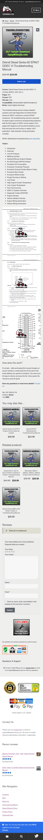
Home (6, 21)
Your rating (9, 549)
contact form (30, 668)
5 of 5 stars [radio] (13, 552)
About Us (5, 801)
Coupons (5, 794)
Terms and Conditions (10, 805)
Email (7, 592)
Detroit (12, 21)
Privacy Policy (7, 812)
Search (21, 836)
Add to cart (21, 81)
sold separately (34, 138)
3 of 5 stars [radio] (9, 552)
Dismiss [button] (5, 830)
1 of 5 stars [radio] (5, 552)
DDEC (7, 397)
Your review (9, 554)
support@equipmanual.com (33, 2)
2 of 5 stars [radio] (7, 552)
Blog (4, 798)
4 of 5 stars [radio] (11, 552)
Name (7, 582)
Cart (33, 834)
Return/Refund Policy (10, 808)
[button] (37, 29)
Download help (7, 815)
